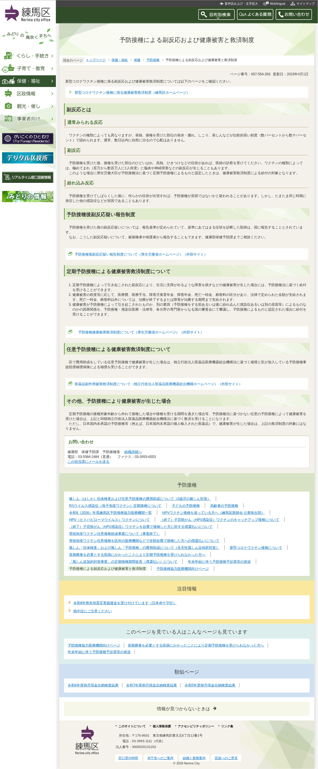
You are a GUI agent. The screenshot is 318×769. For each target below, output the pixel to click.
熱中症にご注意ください (92, 611)
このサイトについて (132, 726)
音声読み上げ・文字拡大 (241, 3)
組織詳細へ (133, 452)
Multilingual (277, 3)
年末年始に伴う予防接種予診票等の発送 (99, 652)
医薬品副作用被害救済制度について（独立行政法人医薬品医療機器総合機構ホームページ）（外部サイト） (158, 384)
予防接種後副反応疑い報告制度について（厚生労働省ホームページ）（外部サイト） (141, 254)
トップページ (95, 60)
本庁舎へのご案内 (160, 758)
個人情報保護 (162, 726)
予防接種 (152, 60)
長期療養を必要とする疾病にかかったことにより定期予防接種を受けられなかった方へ (196, 645)
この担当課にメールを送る (88, 462)
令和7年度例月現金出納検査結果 (151, 685)
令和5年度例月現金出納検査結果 (210, 685)
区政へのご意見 (226, 758)
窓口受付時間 (128, 758)
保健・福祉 (120, 60)
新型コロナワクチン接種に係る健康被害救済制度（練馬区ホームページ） (132, 92)
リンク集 (227, 726)
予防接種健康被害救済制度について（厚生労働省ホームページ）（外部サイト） (139, 332)
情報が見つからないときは (183, 708)
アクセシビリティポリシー (196, 726)
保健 (137, 60)
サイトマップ (306, 3)
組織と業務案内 (194, 758)
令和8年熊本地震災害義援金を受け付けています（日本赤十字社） (124, 603)
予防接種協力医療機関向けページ (94, 645)
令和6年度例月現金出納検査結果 (93, 685)
